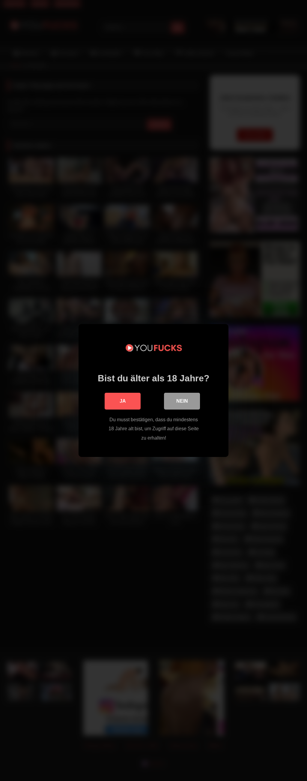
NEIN (182, 401)
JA (123, 401)
